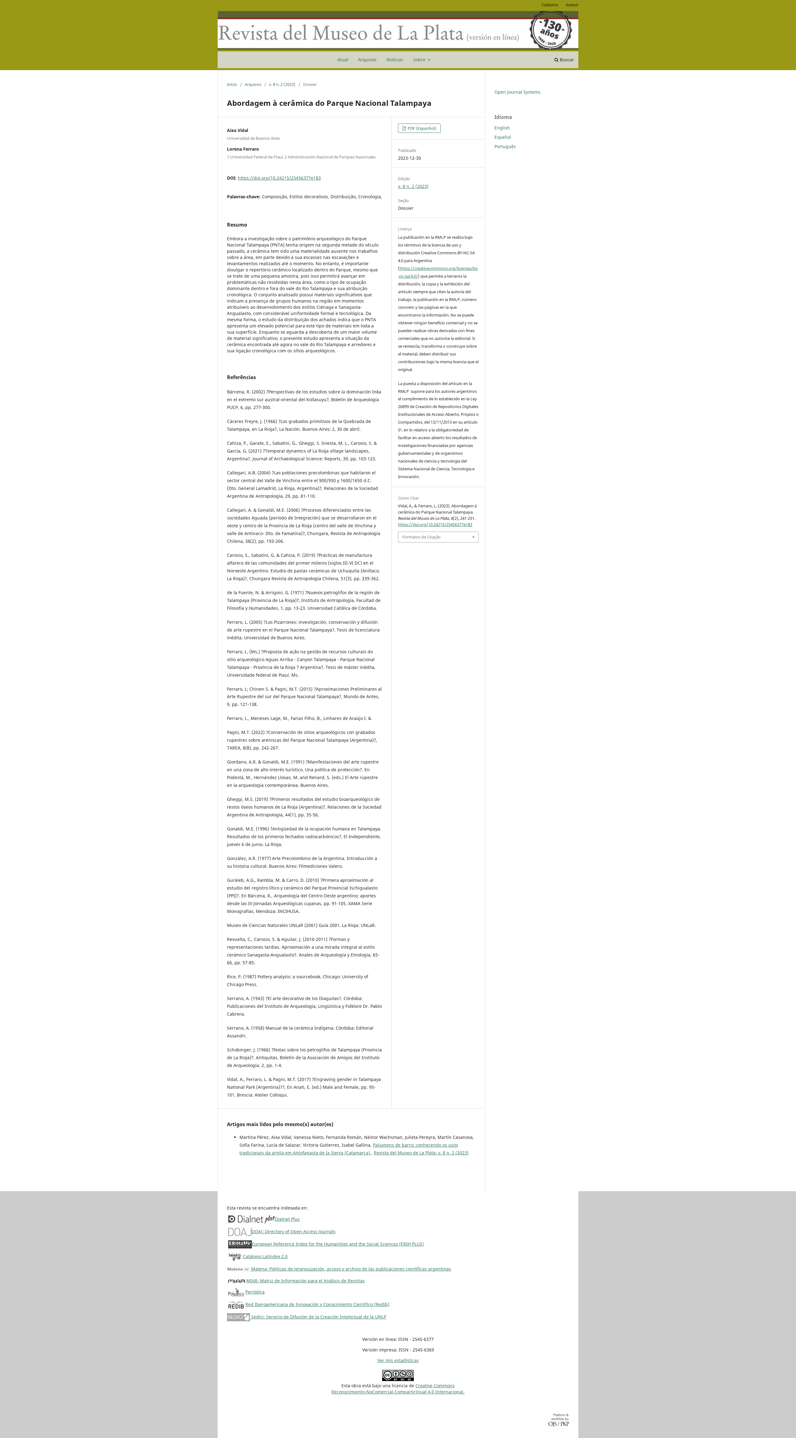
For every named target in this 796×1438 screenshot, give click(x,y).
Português (505, 146)
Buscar (566, 60)
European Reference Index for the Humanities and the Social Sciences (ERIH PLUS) (338, 1244)
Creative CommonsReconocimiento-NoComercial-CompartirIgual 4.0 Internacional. (398, 1389)
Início (232, 84)
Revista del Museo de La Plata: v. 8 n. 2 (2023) (421, 1153)
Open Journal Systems (517, 92)
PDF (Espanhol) (421, 128)
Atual (342, 60)
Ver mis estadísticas (398, 1360)
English (502, 128)
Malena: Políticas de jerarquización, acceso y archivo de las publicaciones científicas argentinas (350, 1269)
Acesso (572, 4)
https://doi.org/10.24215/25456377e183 (279, 178)
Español (502, 137)
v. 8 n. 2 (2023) (282, 84)
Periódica (255, 1292)
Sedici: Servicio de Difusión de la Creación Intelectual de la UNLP (318, 1317)
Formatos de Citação (421, 537)
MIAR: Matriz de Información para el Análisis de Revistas (305, 1281)
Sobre (420, 60)
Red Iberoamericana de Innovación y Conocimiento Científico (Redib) (317, 1304)
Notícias (394, 60)
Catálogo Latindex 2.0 (265, 1256)
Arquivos (367, 60)
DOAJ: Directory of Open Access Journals (294, 1231)
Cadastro (550, 4)
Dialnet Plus (287, 1219)
